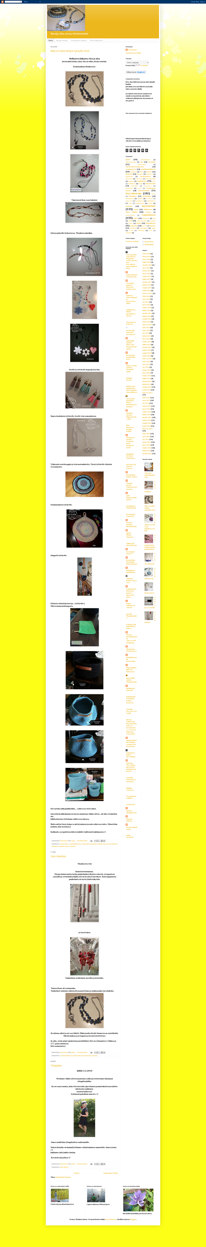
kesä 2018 (146, 259)
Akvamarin (130, 649)
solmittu (55, 846)
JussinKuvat (130, 506)
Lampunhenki (131, 682)
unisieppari (144, 228)
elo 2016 (145, 302)
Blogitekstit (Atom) (62, 1177)
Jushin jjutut (130, 697)
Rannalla (129, 690)
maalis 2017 (147, 282)
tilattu (138, 223)
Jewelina (129, 709)
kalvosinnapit (150, 179)
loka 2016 (146, 296)
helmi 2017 (146, 285)
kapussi (131, 181)
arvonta (151, 162)
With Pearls (130, 386)
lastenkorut (139, 201)
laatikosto (149, 198)
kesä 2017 (146, 274)
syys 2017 (146, 268)
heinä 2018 (146, 256)
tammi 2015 (147, 353)
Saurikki (129, 778)
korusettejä (143, 191)
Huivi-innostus (131, 564)
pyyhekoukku (130, 215)
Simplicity (130, 454)
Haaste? (129, 554)
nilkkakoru (148, 209)
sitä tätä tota (131, 464)
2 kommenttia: (82, 841)
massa (150, 203)
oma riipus (131, 212)
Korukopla (130, 552)
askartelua (64, 844)
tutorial (144, 226)
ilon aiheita (64, 1167)
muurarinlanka (111, 844)
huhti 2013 (146, 414)
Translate (144, 65)
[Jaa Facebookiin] (102, 841)
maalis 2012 (147, 453)
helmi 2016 (146, 316)
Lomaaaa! (130, 516)
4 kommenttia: (82, 1164)
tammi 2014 (147, 387)
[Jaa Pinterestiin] (104, 841)
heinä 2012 (146, 442)
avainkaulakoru (74, 844)
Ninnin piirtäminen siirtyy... (130, 314)
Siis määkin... (131, 757)
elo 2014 (145, 367)
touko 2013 (146, 412)
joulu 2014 (146, 356)
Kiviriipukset (145, 160)
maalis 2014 (147, 381)
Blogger (133, 1219)
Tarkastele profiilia (133, 53)
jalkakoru (139, 178)
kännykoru (130, 198)
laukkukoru (151, 201)
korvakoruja (86, 1055)
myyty (136, 209)
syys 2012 (146, 436)
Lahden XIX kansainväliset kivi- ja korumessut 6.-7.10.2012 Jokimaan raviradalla (131, 728)
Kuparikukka (131, 668)
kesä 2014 (146, 373)
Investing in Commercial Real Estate (131, 744)
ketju (140, 183)
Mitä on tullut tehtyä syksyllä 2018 (70, 50)
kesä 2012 (146, 445)
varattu (131, 230)
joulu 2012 (146, 426)
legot (130, 203)
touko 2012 (146, 448)
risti (153, 218)
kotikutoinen (131, 589)
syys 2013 (146, 400)
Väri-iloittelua (131, 545)
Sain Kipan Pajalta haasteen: (130, 701)
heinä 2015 (146, 336)
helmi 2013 (146, 420)
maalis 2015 (147, 347)
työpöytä (133, 228)
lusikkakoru (139, 203)
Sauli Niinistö (131, 508)
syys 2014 (146, 364)
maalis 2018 (147, 265)
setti (130, 221)
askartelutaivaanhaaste (135, 167)
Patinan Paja (131, 624)
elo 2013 (145, 403)
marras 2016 (147, 293)
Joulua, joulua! (131, 477)
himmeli (140, 174)
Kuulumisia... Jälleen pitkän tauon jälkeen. (131, 390)
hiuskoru (149, 174)
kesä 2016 (146, 305)
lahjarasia (129, 201)
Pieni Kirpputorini (96, 40)
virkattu (72, 846)
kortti (140, 188)
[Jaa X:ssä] (100, 841)
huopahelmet (145, 176)
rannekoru (148, 215)
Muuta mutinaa (62, 40)
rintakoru (145, 218)
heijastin (93, 844)
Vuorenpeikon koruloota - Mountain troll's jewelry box (131, 258)
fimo (141, 172)
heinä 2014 (146, 370)
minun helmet (131, 740)
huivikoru (129, 176)
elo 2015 (145, 333)
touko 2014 (146, 376)
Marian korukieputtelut (131, 637)
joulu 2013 (146, 390)
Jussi (128, 160)
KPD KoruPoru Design (130, 427)
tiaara (130, 223)
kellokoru (131, 183)
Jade (128, 496)
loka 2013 (146, 398)
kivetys (129, 720)
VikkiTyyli (130, 543)
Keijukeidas (130, 310)
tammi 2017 (147, 288)
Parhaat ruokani (132, 241)
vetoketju (141, 230)
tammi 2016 (147, 319)
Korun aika (130, 330)
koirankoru (148, 186)
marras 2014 (147, 359)
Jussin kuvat (149, 242)
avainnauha (85, 844)
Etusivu (76, 1173)
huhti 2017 (146, 279)
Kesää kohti (130, 661)
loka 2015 (146, 327)
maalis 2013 (147, 417)
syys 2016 (146, 299)
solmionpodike (142, 221)
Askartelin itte (131, 275)
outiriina (129, 579)
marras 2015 (147, 325)
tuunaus (95, 1055)
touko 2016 (146, 308)
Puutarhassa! (131, 651)
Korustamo (132, 50)
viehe (150, 230)
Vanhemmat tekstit (110, 1173)
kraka (153, 193)
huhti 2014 (146, 378)
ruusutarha (130, 804)
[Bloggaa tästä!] (97, 841)
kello (153, 181)
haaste (149, 172)
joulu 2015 (146, 322)
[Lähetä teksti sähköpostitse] (91, 841)
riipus (135, 218)
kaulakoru (142, 181)
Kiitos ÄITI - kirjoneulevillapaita (131, 347)
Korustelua (130, 355)
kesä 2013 (146, 409)
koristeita (129, 188)
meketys (129, 763)
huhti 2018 (146, 262)
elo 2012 (145, 439)
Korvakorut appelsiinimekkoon (131, 266)
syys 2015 (146, 330)
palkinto (148, 212)
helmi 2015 (146, 350)
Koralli (129, 614)
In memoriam (131, 277)
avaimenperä (131, 169)
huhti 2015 (146, 344)
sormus (152, 221)
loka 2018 (146, 254)
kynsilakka (147, 196)
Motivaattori (149, 593)
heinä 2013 (146, 406)
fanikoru (133, 172)
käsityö (140, 198)
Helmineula (130, 688)
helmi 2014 (146, 384)
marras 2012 (147, 429)
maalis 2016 (147, 313)
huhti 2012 (146, 451)
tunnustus (134, 226)
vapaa (153, 228)
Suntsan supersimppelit (131, 297)
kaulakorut (101, 844)
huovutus (129, 179)
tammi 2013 (147, 423)
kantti (128, 603)
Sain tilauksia (58, 856)
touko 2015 (146, 342)
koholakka (134, 186)
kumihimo (133, 196)
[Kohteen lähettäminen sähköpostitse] (95, 841)
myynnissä (148, 206)
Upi (141, 162)
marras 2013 (147, 393)
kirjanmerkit (150, 183)
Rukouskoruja (131, 162)
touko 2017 (146, 276)
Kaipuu (129, 431)
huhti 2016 (146, 310)
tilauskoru (150, 223)
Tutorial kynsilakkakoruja (149, 475)
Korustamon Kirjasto (78, 40)
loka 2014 (146, 361)
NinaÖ (128, 533)
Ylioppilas (56, 1065)
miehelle (129, 206)
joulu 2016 (146, 290)
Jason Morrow (110, 1219)
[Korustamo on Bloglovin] (136, 73)
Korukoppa (130, 514)
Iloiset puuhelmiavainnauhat (131, 405)
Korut (51, 40)
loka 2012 (146, 434)
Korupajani (130, 475)
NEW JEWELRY (131, 526)
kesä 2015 (146, 339)
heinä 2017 (146, 271)
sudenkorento (63, 846)
